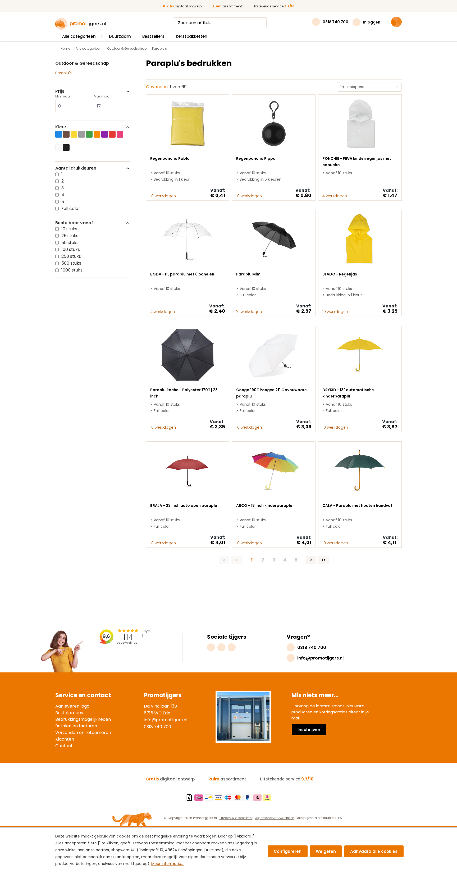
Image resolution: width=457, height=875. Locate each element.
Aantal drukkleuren (75, 168)
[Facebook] (221, 647)
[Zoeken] (262, 22)
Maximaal (102, 96)
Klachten (64, 739)
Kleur (60, 127)
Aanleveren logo (72, 706)
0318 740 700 (157, 727)
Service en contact (83, 695)
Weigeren (326, 851)
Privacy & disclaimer (236, 818)
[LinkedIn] (232, 647)
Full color (70, 208)
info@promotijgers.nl (165, 720)
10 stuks (69, 229)
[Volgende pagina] (311, 560)
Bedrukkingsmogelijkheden (83, 719)
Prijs (59, 91)
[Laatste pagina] (323, 560)
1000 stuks (72, 270)
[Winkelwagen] (396, 22)
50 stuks (70, 243)
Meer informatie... (167, 863)
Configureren (287, 851)
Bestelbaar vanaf (74, 223)
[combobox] (215, 22)
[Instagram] (211, 647)
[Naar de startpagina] (80, 24)
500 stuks (71, 263)
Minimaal (63, 96)
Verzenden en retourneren (83, 732)
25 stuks (69, 236)
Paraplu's (63, 73)
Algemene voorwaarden (274, 818)
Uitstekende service (274, 6)
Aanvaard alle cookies (373, 851)
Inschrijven (309, 729)
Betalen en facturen (76, 726)
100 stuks (70, 249)
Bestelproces (69, 713)
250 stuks (71, 256)
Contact (64, 746)
